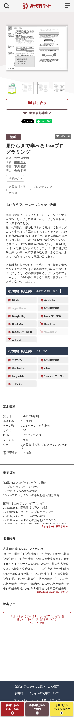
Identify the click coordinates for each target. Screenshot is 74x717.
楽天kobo (49, 300)
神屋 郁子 (20, 162)
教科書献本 (37, 707)
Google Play (19, 316)
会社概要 (53, 686)
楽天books (18, 368)
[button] (12, 88)
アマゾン (17, 360)
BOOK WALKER (22, 331)
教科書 (13, 193)
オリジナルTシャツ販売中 (61, 707)
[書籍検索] (6, 6)
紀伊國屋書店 (52, 308)
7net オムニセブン (54, 376)
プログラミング (42, 186)
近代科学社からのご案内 (30, 686)
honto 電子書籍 (52, 316)
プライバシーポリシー (27, 700)
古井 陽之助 (21, 158)
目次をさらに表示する (53, 526)
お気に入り (65, 136)
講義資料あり (17, 186)
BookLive (49, 323)
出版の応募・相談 (12, 707)
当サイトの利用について (43, 693)
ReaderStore (19, 323)
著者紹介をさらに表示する (51, 592)
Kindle (16, 300)
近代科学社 (37, 6)
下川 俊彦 (20, 166)
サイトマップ (52, 700)
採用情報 (20, 693)
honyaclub (18, 376)
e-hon (47, 368)
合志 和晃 (20, 170)
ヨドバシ (17, 339)
